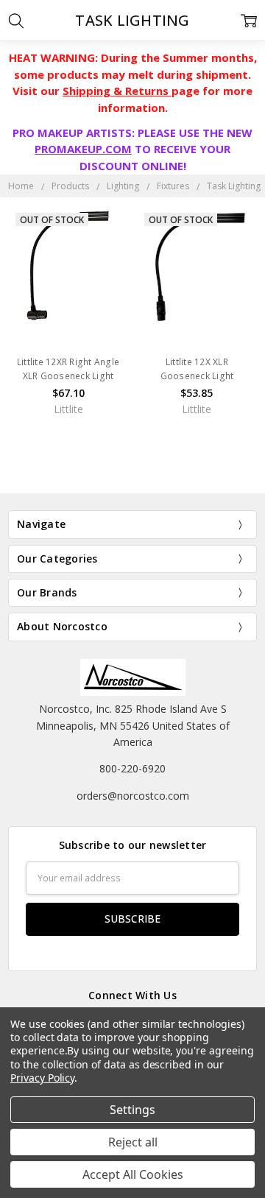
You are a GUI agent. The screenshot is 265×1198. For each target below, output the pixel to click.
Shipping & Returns (117, 90)
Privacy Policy (42, 1078)
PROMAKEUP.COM (83, 148)
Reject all (133, 1142)
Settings (132, 1110)
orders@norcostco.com (133, 796)
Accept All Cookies (132, 1174)
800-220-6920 (132, 768)
